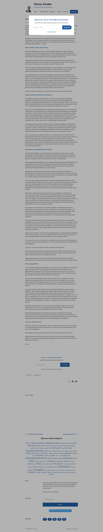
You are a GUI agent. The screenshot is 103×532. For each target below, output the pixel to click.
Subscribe (67, 27)
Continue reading (51, 31)
